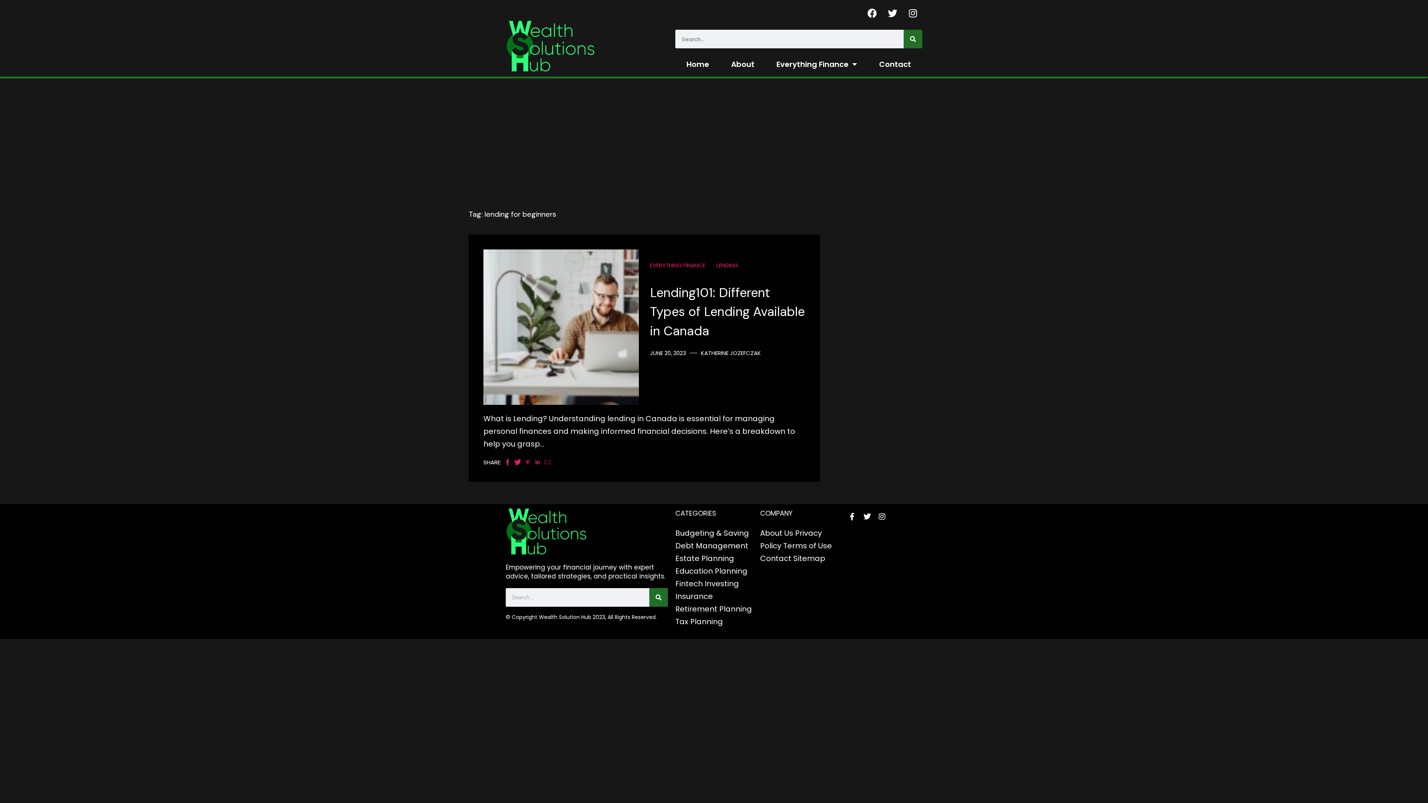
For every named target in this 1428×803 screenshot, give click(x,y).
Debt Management (711, 546)
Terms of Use (807, 546)
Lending (727, 265)
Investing (722, 583)
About (743, 64)
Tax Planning (699, 621)
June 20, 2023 (668, 353)
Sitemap (809, 558)
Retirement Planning (713, 609)
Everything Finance (812, 64)
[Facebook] (872, 13)
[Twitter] (892, 13)
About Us (776, 533)
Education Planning (711, 571)
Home (697, 64)
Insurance (694, 596)
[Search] (913, 39)
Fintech (689, 583)
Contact (895, 64)
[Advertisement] (714, 134)
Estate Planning (704, 558)
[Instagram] (913, 13)
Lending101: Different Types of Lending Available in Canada (727, 312)
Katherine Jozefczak (731, 353)
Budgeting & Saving (712, 533)
